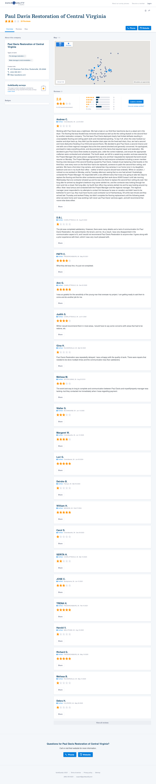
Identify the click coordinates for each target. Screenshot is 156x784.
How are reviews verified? (136, 106)
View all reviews (102, 722)
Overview (9, 29)
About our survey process (120, 3)
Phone (132, 28)
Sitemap (97, 772)
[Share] (149, 10)
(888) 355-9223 (68, 777)
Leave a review (136, 101)
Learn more (11, 91)
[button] (98, 66)
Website (145, 28)
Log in (149, 3)
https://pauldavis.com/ (18, 75)
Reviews (19, 29)
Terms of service (76, 772)
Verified (60, 122)
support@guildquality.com (84, 777)
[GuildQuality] (15, 3)
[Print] (145, 10)
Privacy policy (88, 772)
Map (26, 29)
